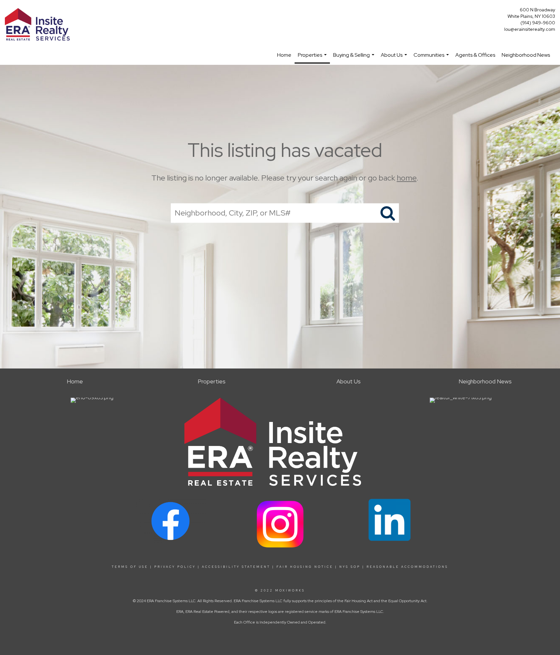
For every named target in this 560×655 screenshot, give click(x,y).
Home (284, 55)
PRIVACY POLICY (175, 567)
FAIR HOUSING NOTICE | (306, 567)
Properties (313, 58)
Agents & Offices (475, 55)
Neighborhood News (526, 55)
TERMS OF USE (130, 567)
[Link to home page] (39, 24)
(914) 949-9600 (537, 23)
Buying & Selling (354, 58)
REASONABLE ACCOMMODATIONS (406, 567)
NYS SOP (349, 567)
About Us (395, 58)
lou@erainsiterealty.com (529, 29)
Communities (432, 58)
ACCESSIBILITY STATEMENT (236, 567)
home (406, 178)
